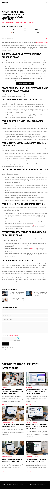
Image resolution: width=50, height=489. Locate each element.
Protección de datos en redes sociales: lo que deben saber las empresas (36, 426)
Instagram (32, 484)
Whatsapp (43, 484)
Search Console (40, 225)
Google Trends (33, 248)
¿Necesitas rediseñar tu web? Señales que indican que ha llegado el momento (36, 391)
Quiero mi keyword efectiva (25, 83)
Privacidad (15, 484)
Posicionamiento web (8, 22)
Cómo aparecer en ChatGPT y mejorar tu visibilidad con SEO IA (41, 294)
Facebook (38, 484)
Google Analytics (31, 225)
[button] (46, 38)
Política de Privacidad (13, 335)
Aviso (11, 484)
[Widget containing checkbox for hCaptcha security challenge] (11, 339)
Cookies (21, 484)
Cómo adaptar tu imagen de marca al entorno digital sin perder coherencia (12, 391)
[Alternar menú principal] (46, 2)
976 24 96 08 (10, 347)
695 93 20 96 (10, 349)
